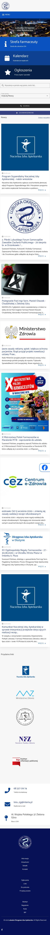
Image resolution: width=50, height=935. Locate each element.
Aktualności (25, 862)
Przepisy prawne (25, 891)
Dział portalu (5, 94)
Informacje (25, 858)
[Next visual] (46, 29)
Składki (25, 866)
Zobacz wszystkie (44, 118)
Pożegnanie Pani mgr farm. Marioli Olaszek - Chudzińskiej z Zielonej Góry (24, 302)
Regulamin (25, 905)
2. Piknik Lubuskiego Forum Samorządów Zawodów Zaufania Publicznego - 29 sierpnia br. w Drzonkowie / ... (24, 242)
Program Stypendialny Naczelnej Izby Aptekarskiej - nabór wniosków (20, 178)
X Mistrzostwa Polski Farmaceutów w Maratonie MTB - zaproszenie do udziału (22, 438)
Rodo (25, 909)
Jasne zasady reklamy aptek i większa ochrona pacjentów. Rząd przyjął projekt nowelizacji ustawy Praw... (24, 351)
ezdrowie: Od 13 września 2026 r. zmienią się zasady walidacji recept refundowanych (23, 512)
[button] (25, 96)
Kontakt (25, 869)
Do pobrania (25, 887)
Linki (25, 884)
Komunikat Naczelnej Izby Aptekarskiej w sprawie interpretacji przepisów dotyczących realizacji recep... (24, 630)
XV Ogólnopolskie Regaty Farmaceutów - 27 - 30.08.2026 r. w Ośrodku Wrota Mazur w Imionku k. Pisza (24, 553)
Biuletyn (25, 902)
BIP (25, 912)
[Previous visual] (4, 29)
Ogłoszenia (25, 880)
